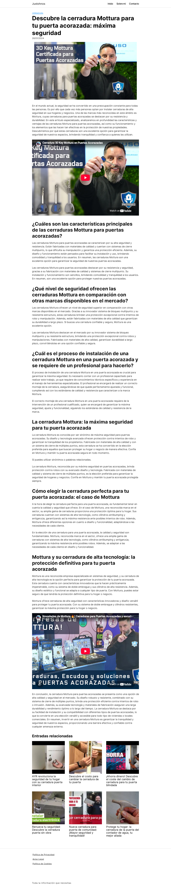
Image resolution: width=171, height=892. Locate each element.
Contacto (134, 3)
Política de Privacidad (44, 854)
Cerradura (37, 13)
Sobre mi (121, 3)
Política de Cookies (42, 863)
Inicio (110, 3)
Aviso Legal (38, 859)
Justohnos (38, 3)
